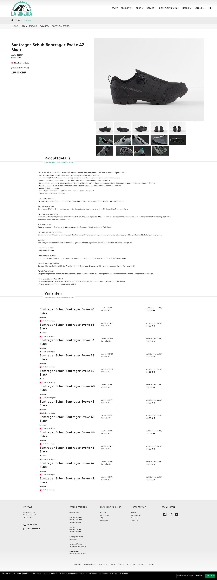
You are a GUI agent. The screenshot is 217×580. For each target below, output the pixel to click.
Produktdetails (29, 26)
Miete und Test (136, 515)
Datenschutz (104, 515)
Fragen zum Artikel (61, 26)
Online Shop (135, 521)
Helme (113, 565)
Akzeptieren (210, 576)
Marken (151, 565)
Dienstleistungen (168, 8)
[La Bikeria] (21, 8)
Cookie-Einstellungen (185, 576)
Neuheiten (141, 565)
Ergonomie (135, 518)
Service (150, 8)
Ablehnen (199, 576)
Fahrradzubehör (90, 565)
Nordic (185, 8)
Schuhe (18, 20)
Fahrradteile (103, 565)
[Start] (12, 20)
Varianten (44, 26)
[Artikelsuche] (210, 9)
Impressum (104, 521)
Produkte (126, 8)
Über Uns (199, 8)
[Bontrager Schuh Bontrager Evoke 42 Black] (149, 79)
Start (115, 8)
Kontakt (103, 513)
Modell (15, 26)
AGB (101, 518)
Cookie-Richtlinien (121, 574)
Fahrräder (77, 565)
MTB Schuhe (28, 20)
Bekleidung (131, 565)
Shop (138, 8)
